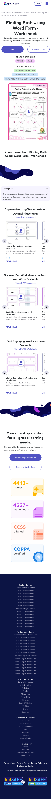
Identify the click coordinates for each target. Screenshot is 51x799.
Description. (8, 189)
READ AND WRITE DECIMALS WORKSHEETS (25, 79)
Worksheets (17, 12)
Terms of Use (10, 763)
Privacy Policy (23, 763)
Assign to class (38, 49)
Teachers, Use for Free (25, 467)
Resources (5, 12)
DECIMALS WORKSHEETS (25, 75)
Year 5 (33, 12)
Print (12, 49)
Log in (38, 3)
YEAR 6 (30, 61)
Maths (26, 12)
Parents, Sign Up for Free (25, 457)
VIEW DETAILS (11, 261)
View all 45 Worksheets (25, 217)
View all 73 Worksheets (25, 283)
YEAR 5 (19, 61)
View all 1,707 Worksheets (25, 349)
